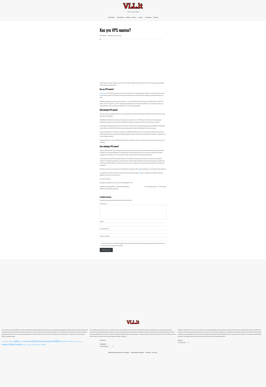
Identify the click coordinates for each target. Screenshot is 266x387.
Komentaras (103, 203)
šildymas (43, 344)
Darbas (20, 341)
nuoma (115, 182)
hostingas (102, 182)
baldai (16, 341)
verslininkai (34, 344)
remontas (18, 344)
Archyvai (180, 340)
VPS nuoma (103, 93)
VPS (140, 173)
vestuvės (38, 344)
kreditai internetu (64, 341)
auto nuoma (11, 341)
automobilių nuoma (5, 341)
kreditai (56, 341)
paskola (81, 341)
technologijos (126, 182)
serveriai (119, 182)
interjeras (36, 341)
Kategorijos (103, 344)
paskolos (5, 344)
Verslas (120, 35)
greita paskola (27, 341)
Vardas (102, 221)
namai (75, 341)
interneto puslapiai (46, 341)
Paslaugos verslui (112, 35)
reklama (11, 344)
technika (24, 344)
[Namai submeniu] (136, 17)
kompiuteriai (108, 182)
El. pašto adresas (104, 228)
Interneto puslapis (105, 236)
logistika (71, 341)
